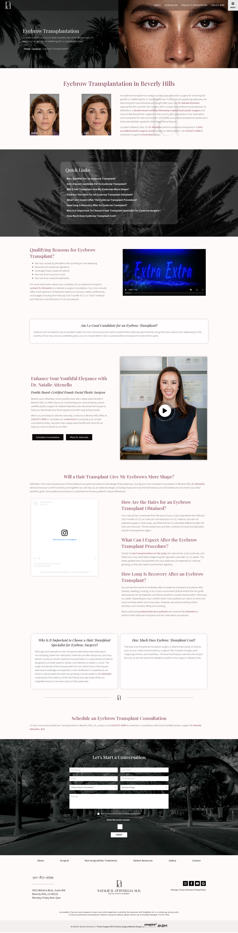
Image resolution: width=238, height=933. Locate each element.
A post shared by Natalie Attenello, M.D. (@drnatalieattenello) (65, 572)
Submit (119, 834)
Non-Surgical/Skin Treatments (101, 860)
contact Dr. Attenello (41, 288)
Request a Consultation (194, 5)
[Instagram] (185, 883)
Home (27, 49)
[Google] (203, 883)
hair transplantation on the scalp (149, 553)
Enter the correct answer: (119, 820)
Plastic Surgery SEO (105, 926)
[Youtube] (197, 883)
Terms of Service (186, 890)
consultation (147, 134)
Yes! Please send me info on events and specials (121, 813)
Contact (196, 860)
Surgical (36, 49)
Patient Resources (143, 860)
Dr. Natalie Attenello (189, 103)
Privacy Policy (200, 890)
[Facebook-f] (191, 883)
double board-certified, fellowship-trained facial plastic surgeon (167, 110)
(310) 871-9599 (217, 5)
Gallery (172, 860)
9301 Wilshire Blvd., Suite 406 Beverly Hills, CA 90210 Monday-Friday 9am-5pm (48, 894)
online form (70, 419)
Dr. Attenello (155, 127)
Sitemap (174, 890)
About (157, 5)
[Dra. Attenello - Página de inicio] (119, 887)
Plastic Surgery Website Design (128, 926)
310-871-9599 (42, 877)
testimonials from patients (154, 611)
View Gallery (171, 5)
